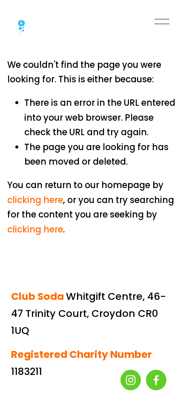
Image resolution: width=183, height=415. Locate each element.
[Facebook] (156, 380)
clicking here (35, 200)
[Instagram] (130, 380)
